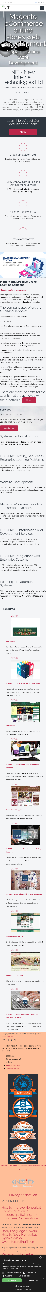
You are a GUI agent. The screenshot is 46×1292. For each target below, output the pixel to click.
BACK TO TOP (8, 1037)
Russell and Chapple (14, 810)
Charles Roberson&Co (14, 975)
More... (23, 132)
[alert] (23, 1273)
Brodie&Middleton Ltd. (15, 936)
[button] (23, 1286)
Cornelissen (10, 641)
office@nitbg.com (12, 1068)
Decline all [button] (33, 1280)
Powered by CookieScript (23, 1289)
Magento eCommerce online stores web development (25, 30)
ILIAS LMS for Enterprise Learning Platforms (23, 683)
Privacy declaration (23, 1195)
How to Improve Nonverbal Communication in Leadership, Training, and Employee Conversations (21, 1213)
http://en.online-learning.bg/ (13, 290)
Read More (9, 428)
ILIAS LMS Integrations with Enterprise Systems (24, 894)
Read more (14, 1268)
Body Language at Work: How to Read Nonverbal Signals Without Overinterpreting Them (20, 1236)
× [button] (43, 1257)
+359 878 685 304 (9, 2)
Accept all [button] (12, 1280)
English (40, 2)
